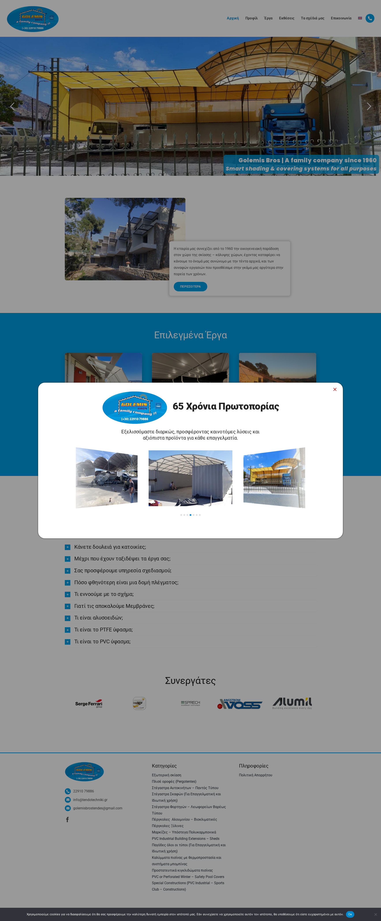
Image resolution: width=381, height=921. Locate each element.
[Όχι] (375, 914)
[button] (181, 515)
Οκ (350, 914)
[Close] (334, 389)
